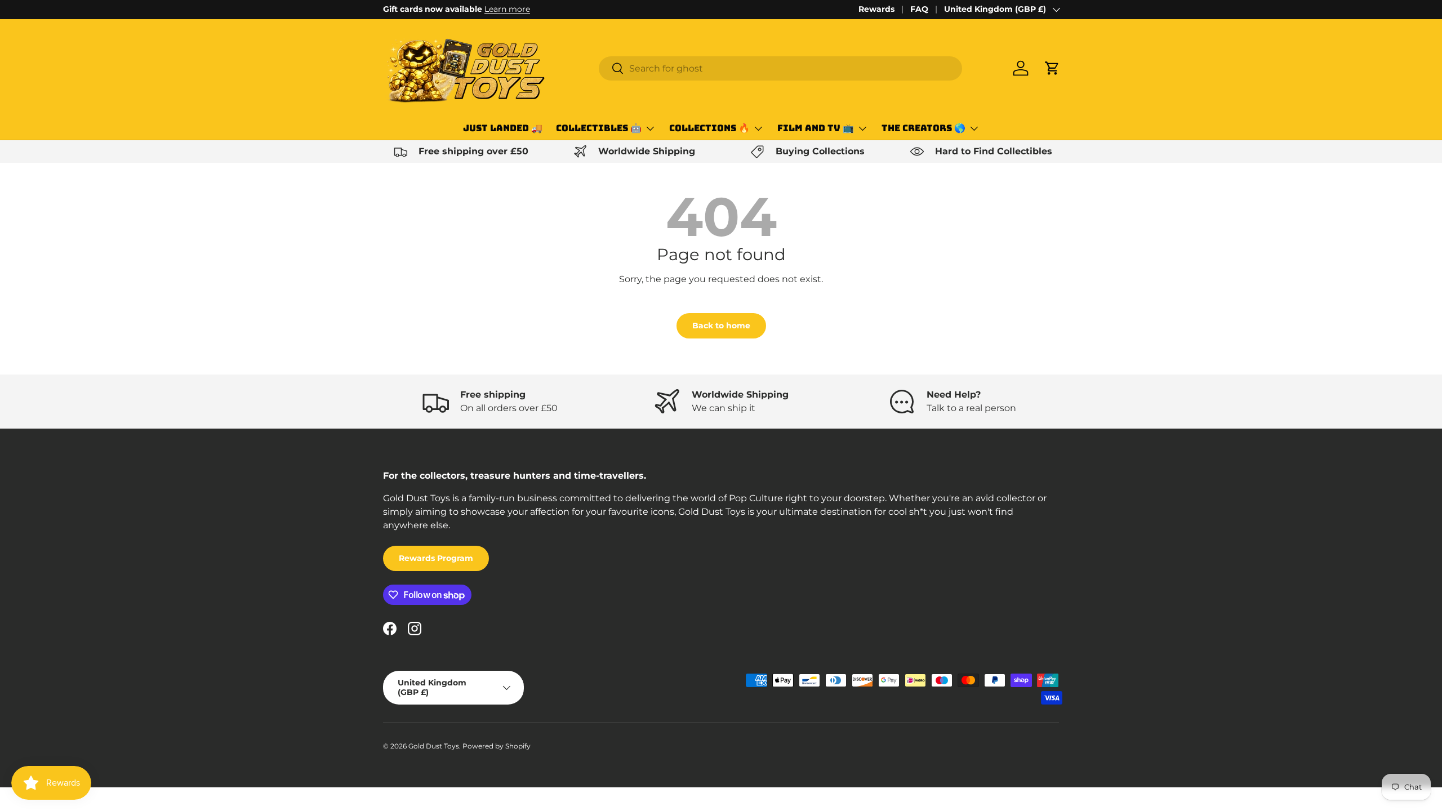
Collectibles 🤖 (599, 128)
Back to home (721, 325)
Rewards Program (436, 558)
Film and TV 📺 (815, 128)
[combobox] (780, 68)
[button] (1052, 68)
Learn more (507, 9)
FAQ (919, 9)
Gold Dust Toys (433, 746)
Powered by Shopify (496, 746)
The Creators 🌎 (923, 128)
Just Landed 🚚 (502, 128)
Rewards (876, 9)
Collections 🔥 (709, 128)
